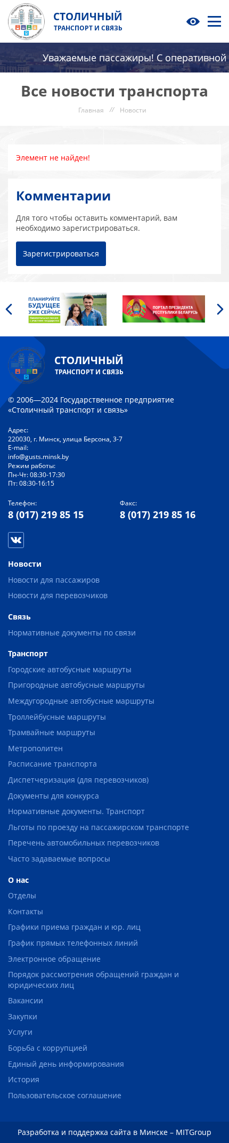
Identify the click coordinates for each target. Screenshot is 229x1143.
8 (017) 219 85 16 (157, 514)
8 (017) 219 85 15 (46, 514)
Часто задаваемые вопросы (59, 859)
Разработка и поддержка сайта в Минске (93, 1132)
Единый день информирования (66, 1064)
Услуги (20, 1032)
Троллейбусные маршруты (57, 717)
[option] (65, 309)
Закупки (22, 1016)
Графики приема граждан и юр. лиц (74, 927)
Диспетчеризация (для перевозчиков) (78, 780)
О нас (18, 880)
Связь (19, 616)
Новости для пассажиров (54, 580)
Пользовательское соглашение (64, 1095)
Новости (25, 564)
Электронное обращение (54, 959)
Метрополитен (35, 748)
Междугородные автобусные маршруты (81, 701)
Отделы (22, 895)
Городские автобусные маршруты (70, 669)
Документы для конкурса (53, 796)
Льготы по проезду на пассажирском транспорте (98, 827)
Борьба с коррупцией (47, 1048)
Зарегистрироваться (61, 253)
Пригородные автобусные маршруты (76, 685)
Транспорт (28, 653)
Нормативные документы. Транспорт (76, 811)
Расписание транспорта (52, 764)
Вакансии (25, 1000)
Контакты (25, 911)
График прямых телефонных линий (73, 943)
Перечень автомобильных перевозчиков (83, 843)
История (23, 1079)
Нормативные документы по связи (72, 632)
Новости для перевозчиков (58, 595)
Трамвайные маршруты (51, 732)
